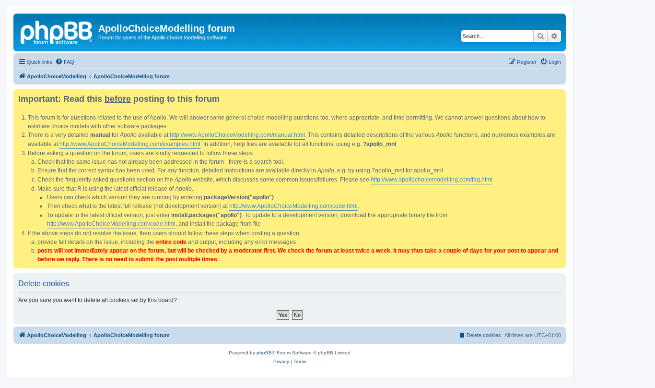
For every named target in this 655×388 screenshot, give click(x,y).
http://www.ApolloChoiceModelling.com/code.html (293, 206)
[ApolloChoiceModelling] (57, 31)
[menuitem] (64, 62)
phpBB (264, 352)
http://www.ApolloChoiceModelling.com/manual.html (237, 135)
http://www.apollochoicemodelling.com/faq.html (431, 179)
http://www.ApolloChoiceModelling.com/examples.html (129, 144)
